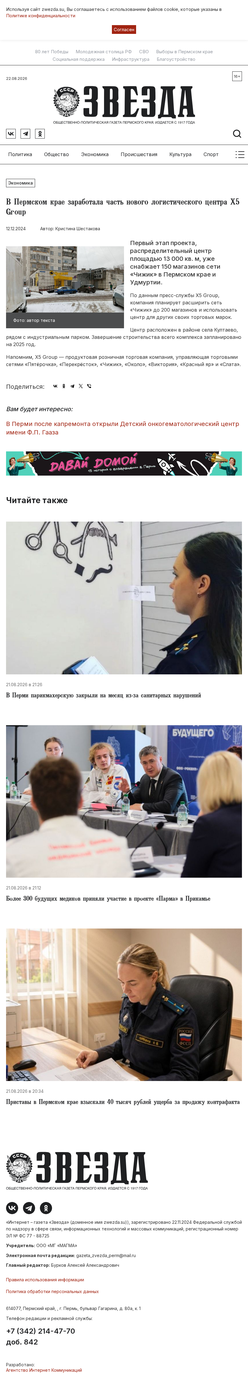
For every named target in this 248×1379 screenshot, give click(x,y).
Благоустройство (176, 59)
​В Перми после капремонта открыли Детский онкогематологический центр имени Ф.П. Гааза (122, 428)
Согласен (124, 29)
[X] (80, 386)
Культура (180, 154)
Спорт (211, 154)
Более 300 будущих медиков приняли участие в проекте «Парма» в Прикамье (108, 899)
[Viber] (89, 386)
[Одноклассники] (63, 386)
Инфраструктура (130, 59)
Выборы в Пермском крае (184, 51)
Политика (20, 154)
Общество (56, 154)
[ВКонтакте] (55, 386)
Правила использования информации (45, 1279)
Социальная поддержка (79, 59)
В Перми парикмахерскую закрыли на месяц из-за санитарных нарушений (103, 696)
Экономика (95, 154)
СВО (144, 51)
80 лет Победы (51, 51)
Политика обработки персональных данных (52, 1291)
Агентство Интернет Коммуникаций (44, 1370)
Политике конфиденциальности (40, 15)
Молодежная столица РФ (104, 51)
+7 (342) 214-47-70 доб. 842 (40, 1336)
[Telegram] (72, 386)
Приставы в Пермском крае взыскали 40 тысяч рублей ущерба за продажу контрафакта (123, 1102)
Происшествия (139, 154)
